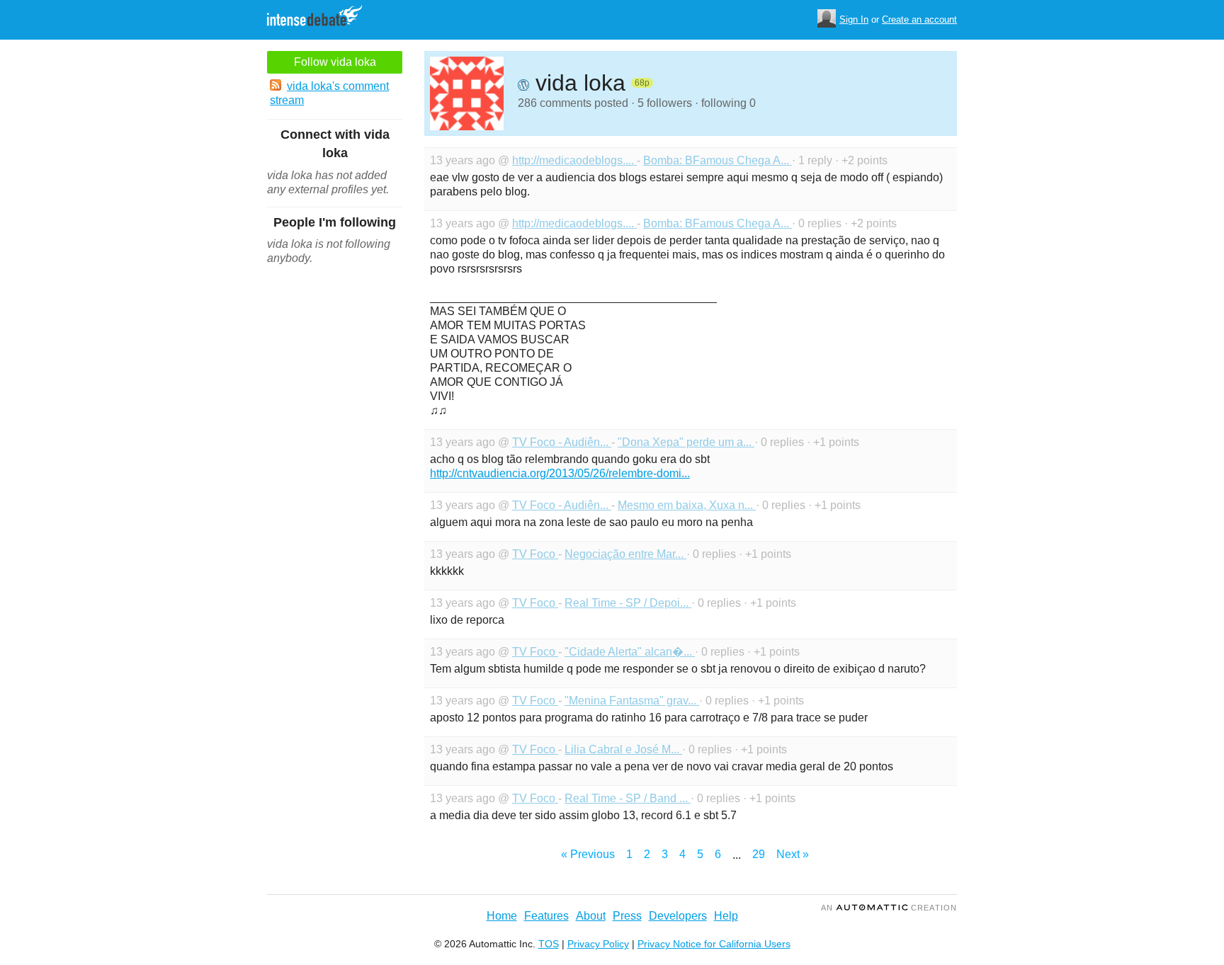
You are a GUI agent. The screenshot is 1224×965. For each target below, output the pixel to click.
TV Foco (535, 554)
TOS (548, 943)
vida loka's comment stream (329, 93)
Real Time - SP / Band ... (628, 798)
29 (758, 854)
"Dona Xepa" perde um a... (686, 442)
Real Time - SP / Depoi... (628, 603)
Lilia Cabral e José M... (623, 749)
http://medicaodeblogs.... (574, 160)
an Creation (889, 907)
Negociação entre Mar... (625, 554)
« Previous (588, 854)
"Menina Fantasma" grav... (632, 701)
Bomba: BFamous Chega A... (717, 160)
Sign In (853, 19)
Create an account (919, 19)
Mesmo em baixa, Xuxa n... (687, 505)
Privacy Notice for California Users (714, 943)
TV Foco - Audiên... (561, 442)
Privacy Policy (598, 943)
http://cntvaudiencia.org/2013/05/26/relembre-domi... (560, 473)
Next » (792, 854)
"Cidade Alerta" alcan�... (630, 652)
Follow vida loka (335, 62)
